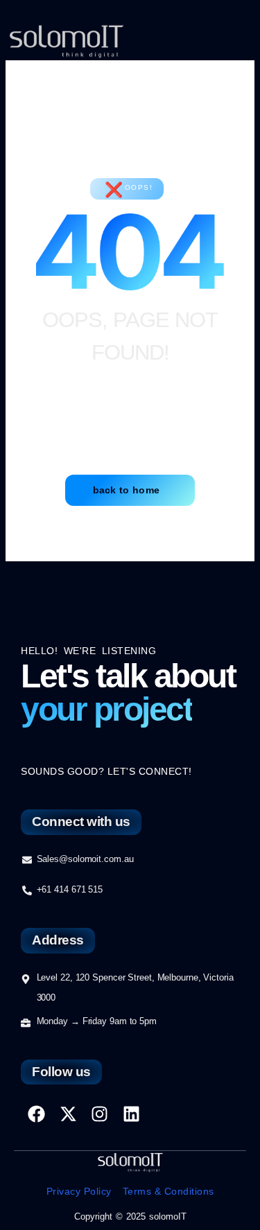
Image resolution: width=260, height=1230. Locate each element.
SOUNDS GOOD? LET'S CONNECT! (106, 771)
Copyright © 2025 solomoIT (130, 1216)
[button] (226, 42)
